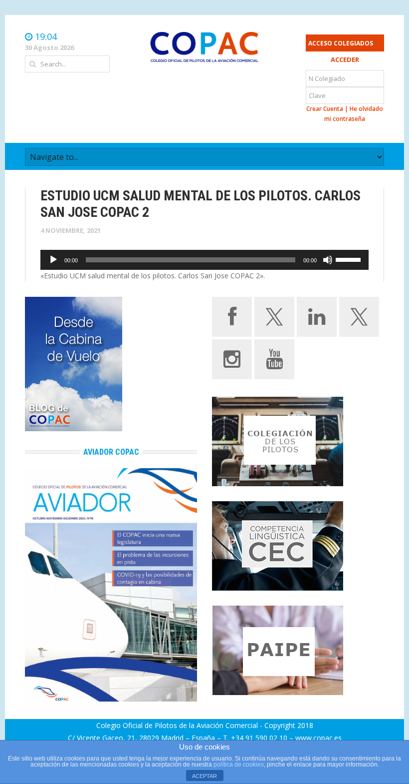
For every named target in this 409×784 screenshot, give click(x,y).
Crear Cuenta (324, 108)
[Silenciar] (328, 260)
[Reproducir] (53, 260)
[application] (204, 260)
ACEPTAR (204, 776)
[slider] (350, 259)
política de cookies (238, 764)
